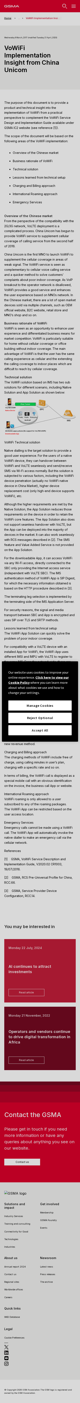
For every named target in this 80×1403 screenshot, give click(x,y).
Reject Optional (40, 718)
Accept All (40, 730)
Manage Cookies (40, 705)
